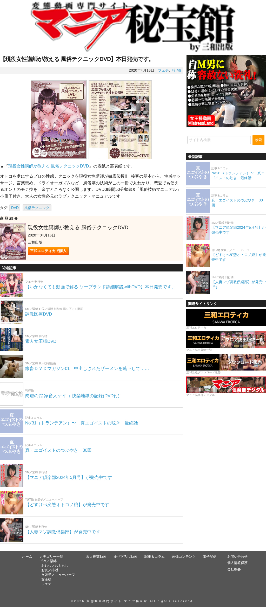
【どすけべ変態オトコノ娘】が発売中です (67, 504)
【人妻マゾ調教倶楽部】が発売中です (62, 531)
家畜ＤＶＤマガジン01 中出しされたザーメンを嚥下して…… (87, 368)
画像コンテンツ (184, 557)
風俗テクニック (37, 208)
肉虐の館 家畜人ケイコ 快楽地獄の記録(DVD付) (74, 395)
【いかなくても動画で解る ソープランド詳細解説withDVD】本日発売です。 (100, 286)
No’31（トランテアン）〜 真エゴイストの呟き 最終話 (81, 423)
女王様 (46, 579)
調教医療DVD (38, 314)
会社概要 (234, 569)
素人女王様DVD (40, 341)
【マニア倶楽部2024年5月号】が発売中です (68, 477)
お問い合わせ (237, 557)
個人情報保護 (237, 563)
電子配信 (209, 557)
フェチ (163, 70)
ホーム (27, 557)
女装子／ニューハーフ (58, 575)
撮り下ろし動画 (125, 557)
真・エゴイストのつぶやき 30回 (58, 450)
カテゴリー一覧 (51, 557)
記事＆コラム (154, 557)
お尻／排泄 (49, 570)
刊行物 (175, 70)
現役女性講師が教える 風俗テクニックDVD (48, 166)
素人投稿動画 (96, 557)
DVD (15, 208)
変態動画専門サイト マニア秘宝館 (117, 601)
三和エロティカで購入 (48, 251)
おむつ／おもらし (54, 566)
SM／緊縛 (49, 561)
